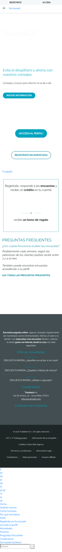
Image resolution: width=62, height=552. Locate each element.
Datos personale (29, 457)
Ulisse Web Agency (35, 444)
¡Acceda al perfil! (9, 525)
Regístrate (15, 2)
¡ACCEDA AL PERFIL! (31, 133)
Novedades (6, 528)
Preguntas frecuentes (11, 535)
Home (3, 504)
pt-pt (2, 490)
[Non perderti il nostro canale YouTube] (53, 414)
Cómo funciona (8, 511)
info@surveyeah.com (31, 399)
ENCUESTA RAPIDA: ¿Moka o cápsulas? (31, 380)
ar (1, 479)
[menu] (57, 9)
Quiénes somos (8, 507)
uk (1, 500)
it (0, 469)
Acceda (47, 2)
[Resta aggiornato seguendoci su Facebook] (10, 414)
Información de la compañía (44, 438)
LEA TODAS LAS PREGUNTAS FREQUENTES (26, 275)
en (1, 472)
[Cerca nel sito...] (32, 546)
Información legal (44, 451)
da (1, 483)
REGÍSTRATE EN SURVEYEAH (31, 155)
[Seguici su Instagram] (42, 414)
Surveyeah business (10, 542)
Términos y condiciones (21, 451)
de (1, 476)
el (1, 497)
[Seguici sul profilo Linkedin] (32, 414)
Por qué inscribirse (10, 514)
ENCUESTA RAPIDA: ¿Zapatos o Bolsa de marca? (31, 370)
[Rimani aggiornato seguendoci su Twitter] (21, 414)
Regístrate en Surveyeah (13, 521)
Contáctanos (12, 457)
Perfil (2, 518)
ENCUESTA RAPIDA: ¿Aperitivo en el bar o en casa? (31, 360)
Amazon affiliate (49, 457)
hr (1, 486)
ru (1, 493)
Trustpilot (7, 171)
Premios (4, 532)
